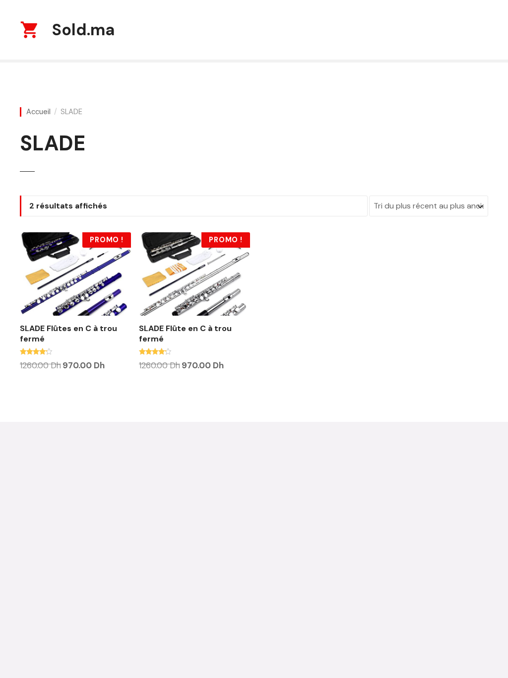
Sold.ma (83, 29)
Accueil (38, 112)
